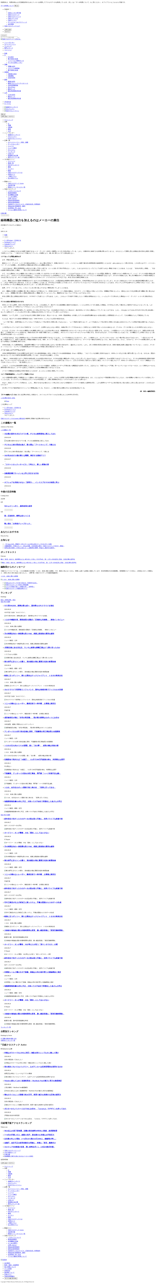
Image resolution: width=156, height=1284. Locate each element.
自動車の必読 (12, 74)
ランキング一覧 (6, 1027)
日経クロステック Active (16, 183)
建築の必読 (11, 81)
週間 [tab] (8, 601)
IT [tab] (1, 1038)
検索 (9, 170)
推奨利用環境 (12, 193)
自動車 (6, 72)
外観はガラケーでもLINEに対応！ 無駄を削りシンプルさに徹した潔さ (31, 1053)
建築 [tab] (11, 1038)
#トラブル (7, 103)
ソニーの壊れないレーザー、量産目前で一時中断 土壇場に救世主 (30, 703)
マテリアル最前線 (14, 68)
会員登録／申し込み (14, 208)
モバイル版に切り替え (11, 1278)
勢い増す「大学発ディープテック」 (18, 524)
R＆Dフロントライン (15, 138)
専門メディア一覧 (14, 157)
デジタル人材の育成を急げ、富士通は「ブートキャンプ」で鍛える (30, 445)
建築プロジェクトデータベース (18, 83)
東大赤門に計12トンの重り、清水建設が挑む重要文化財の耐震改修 (30, 662)
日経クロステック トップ (12, 1150)
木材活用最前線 (13, 85)
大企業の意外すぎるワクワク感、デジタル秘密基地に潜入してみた (30, 434)
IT (5, 55)
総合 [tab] (14, 600)
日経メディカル (13, 18)
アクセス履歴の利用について (17, 210)
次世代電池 (11, 77)
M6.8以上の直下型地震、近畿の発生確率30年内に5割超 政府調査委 (30, 1131)
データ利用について (7, 5)
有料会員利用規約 (14, 202)
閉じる (16, 5)
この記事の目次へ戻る (8, 398)
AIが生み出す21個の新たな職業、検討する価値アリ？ (25, 455)
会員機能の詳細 (13, 195)
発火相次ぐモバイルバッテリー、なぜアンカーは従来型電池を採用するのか (33, 1067)
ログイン (7, 31)
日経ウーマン (12, 20)
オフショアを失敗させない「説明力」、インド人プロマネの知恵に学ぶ (31, 482)
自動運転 (11, 76)
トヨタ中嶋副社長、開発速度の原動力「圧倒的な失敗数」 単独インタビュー (34, 620)
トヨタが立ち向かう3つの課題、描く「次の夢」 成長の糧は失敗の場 (31, 745)
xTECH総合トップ (10, 1152)
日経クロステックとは (15, 172)
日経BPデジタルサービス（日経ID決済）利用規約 (24, 204)
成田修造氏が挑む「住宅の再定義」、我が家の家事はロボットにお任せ (31, 717)
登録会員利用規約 (14, 200)
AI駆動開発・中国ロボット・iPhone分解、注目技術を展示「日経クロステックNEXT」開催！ (34, 546)
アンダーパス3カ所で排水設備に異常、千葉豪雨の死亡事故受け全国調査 (32, 731)
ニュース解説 (12, 148)
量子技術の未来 (13, 59)
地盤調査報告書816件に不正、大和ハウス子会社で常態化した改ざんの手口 (33, 801)
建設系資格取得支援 (14, 91)
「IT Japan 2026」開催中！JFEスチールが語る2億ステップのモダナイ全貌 (28, 544)
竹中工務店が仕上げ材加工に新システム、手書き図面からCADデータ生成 (32, 902)
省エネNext (11, 87)
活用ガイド (11, 174)
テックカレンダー (14, 144)
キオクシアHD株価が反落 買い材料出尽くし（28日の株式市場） (29, 1147)
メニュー (3, 35)
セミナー (11, 169)
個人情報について (10, 1267)
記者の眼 (3, 213)
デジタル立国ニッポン (15, 62)
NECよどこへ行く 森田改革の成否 (18, 506)
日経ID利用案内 (9, 1276)
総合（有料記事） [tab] (6, 600)
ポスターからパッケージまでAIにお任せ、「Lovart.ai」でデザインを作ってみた (35, 1109)
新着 (5, 53)
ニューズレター (9, 42)
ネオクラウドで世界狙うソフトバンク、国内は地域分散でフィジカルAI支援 (33, 689)
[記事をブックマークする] (5, 439)
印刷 (5, 235)
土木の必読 (11, 94)
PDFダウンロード (13, 165)
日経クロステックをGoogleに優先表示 (13, 418)
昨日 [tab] (5, 601)
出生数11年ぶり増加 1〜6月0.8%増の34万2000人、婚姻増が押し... (30, 1139)
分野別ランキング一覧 (8, 1040)
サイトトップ (8, 120)
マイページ (8, 50)
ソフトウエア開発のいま (16, 60)
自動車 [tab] (8, 1038)
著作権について (9, 1272)
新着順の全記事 (13, 155)
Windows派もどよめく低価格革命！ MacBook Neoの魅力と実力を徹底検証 (33, 1081)
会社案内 (7, 1263)
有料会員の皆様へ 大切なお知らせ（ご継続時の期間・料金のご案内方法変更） (29, 548)
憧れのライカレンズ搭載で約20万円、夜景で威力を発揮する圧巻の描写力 (32, 1095)
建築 (5, 79)
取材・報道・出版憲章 (11, 1265)
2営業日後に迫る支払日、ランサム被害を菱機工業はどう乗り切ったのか (32, 647)
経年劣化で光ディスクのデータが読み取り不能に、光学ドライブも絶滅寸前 (33, 819)
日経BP (6, 9)
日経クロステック (14, 14)
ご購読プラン (12, 176)
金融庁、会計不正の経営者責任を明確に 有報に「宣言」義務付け (30, 1143)
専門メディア (8, 48)
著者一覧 (11, 163)
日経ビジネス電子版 (14, 13)
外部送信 (7, 1270)
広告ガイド (8, 1274)
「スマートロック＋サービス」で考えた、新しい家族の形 (26, 464)
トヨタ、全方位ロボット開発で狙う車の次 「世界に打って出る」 (30, 787)
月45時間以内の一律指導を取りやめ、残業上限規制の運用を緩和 (29, 634)
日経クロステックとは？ (12, 26)
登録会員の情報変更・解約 (16, 206)
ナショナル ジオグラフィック (17, 22)
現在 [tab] (2, 601)
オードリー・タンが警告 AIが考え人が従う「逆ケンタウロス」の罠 (31, 944)
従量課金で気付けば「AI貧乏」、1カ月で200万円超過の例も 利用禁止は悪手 (34, 759)
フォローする (4, 215)
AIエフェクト (12, 136)
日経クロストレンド (14, 16)
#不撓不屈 (7, 102)
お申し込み (8, 29)
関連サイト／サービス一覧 (16, 187)
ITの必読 (11, 57)
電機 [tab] (3, 1038)
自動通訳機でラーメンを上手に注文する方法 (21, 473)
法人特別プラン (13, 178)
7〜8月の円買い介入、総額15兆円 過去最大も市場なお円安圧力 (29, 1135)
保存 (6, 237)
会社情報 (11, 24)
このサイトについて (14, 191)
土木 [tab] (15, 1038)
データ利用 (8, 1269)
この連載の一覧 (6, 430)
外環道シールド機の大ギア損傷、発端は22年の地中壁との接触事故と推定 (32, 972)
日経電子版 (11, 185)
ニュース (11, 146)
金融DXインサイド (14, 135)
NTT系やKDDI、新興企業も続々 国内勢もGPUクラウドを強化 (29, 606)
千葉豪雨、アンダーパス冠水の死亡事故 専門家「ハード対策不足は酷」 (32, 773)
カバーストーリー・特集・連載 (18, 142)
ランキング (8, 46)
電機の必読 (11, 66)
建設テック (11, 89)
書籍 (9, 167)
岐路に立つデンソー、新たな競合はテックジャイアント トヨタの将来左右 (33, 675)
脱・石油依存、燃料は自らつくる (17, 516)
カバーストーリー (10, 44)
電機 (5, 64)
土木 (5, 93)
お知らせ (11, 153)
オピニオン (11, 150)
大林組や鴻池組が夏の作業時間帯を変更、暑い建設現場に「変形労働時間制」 (34, 930)
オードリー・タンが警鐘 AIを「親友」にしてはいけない (26, 833)
